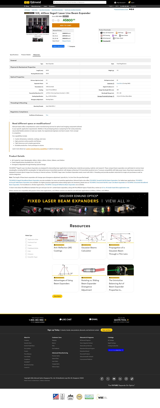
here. (61, 149)
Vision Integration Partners (86, 343)
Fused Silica (119, 83)
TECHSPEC (27, 362)
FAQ (29, 251)
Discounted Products (85, 354)
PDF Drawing (106, 35)
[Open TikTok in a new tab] (132, 379)
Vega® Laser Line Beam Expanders (73, 9)
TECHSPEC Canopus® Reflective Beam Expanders (60, 184)
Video (29, 245)
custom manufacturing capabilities (36, 149)
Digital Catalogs (112, 343)
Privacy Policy (27, 380)
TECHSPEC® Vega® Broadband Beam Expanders (24, 180)
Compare (72, 46)
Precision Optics (56, 355)
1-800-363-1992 (125, 6)
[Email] (130, 9)
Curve (129, 32)
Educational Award (84, 351)
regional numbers (39, 322)
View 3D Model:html (108, 32)
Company (52, 6)
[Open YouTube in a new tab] (114, 379)
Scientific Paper (33, 257)
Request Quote (66, 41)
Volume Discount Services (86, 345)
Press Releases (27, 354)
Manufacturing (35, 6)
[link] (132, 1)
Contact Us (133, 6)
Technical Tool (32, 242)
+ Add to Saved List (58, 46)
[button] (126, 6)
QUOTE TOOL (120, 319)
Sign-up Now (106, 330)
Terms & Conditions (45, 380)
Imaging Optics (56, 364)
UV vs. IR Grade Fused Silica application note (115, 187)
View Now (65, 252)
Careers (26, 351)
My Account (121, 3)
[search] (79, 2)
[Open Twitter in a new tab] (108, 379)
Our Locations (27, 348)
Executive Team (28, 343)
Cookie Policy (35, 380)
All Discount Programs (85, 340)
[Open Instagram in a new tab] (126, 379)
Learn (45, 6)
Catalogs (111, 340)
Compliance (27, 359)
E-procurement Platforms (86, 359)
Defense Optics (55, 366)
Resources (37, 54)
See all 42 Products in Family (121, 9)
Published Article (33, 248)
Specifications (14, 54)
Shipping (54, 340)
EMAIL (95, 319)
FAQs (53, 345)
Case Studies (27, 356)
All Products (27, 9)
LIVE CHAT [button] (67, 319)
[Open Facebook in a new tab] (102, 379)
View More (57, 296)
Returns (54, 343)
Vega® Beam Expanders (57, 9)
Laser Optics (35, 9)
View (47, 115)
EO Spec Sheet (119, 38)
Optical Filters (55, 358)
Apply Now (115, 350)
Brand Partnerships (29, 364)
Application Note (33, 239)
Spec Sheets (124, 35)
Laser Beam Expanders (44, 9)
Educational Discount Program (87, 348)
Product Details (26, 54)
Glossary (30, 254)
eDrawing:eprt (106, 38)
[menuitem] (28, 6)
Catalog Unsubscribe (113, 345)
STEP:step (120, 32)
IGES (115, 35)
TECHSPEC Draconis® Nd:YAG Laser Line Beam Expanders (107, 182)
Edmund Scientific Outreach (86, 356)
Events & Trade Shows (29, 345)
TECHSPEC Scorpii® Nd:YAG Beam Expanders (104, 180)
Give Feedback (55, 348)
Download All (106, 41)
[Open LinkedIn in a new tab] (120, 379)
